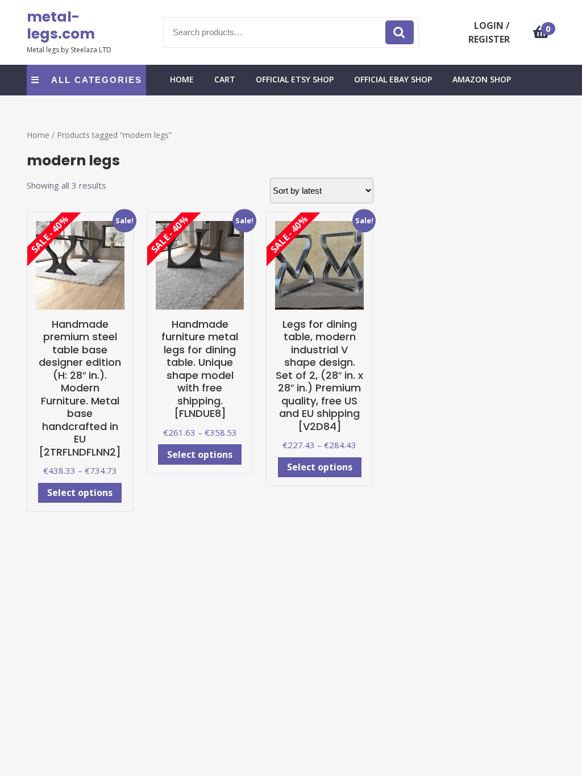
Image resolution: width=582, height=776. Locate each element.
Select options (80, 492)
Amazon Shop (481, 79)
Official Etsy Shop (295, 79)
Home (38, 135)
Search (399, 32)
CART (224, 79)
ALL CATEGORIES (96, 80)
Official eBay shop (393, 79)
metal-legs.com (61, 25)
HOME (182, 79)
